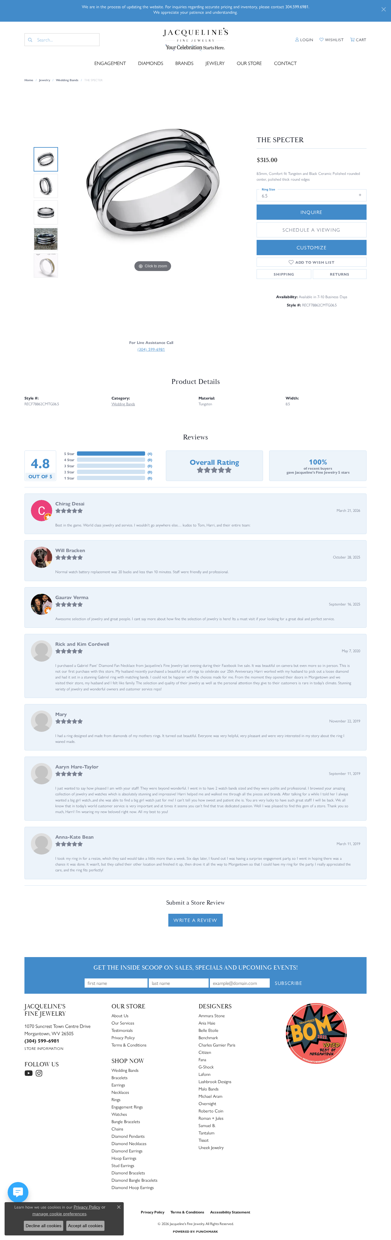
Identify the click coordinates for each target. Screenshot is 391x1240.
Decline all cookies (43, 1225)
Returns (339, 274)
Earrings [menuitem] (118, 1085)
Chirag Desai (69, 503)
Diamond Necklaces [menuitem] (128, 1143)
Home (28, 80)
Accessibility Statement (230, 1212)
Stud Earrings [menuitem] (122, 1165)
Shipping (284, 274)
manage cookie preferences (59, 1213)
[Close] (383, 9)
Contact (285, 63)
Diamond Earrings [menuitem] (126, 1151)
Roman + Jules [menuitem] (211, 1118)
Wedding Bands (67, 80)
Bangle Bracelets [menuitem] (125, 1121)
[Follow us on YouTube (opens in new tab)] (28, 1073)
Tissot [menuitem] (204, 1140)
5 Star (69, 453)
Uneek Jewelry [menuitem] (211, 1147)
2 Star (69, 472)
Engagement (110, 63)
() (150, 453)
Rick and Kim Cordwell (82, 643)
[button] (304, 39)
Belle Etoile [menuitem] (208, 1030)
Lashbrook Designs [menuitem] (215, 1081)
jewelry (44, 80)
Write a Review (195, 920)
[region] (152, 212)
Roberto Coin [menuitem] (211, 1111)
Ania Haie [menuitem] (207, 1023)
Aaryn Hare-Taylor (76, 766)
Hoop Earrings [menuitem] (123, 1158)
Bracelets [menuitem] (119, 1077)
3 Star (69, 465)
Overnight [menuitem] (207, 1103)
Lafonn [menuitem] (204, 1074)
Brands (184, 63)
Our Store (249, 63)
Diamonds (150, 63)
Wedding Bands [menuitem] (124, 1070)
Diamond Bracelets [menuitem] (128, 1173)
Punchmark (207, 1231)
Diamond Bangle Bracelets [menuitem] (134, 1180)
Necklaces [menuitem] (120, 1092)
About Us (119, 1015)
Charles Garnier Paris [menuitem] (217, 1045)
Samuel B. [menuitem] (207, 1125)
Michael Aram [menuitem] (210, 1096)
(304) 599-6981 (151, 349)
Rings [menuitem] (115, 1099)
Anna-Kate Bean (74, 836)
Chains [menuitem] (117, 1129)
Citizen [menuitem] (205, 1052)
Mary (61, 714)
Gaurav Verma (71, 597)
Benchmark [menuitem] (208, 1037)
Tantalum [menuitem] (206, 1133)
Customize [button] (312, 247)
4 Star (69, 459)
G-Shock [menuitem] (206, 1067)
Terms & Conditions (128, 1045)
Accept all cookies (85, 1225)
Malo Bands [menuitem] (208, 1089)
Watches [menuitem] (119, 1114)
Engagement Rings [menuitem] (127, 1107)
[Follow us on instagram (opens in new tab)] (39, 1073)
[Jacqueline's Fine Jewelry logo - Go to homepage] (195, 40)
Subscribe (288, 982)
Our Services (122, 1023)
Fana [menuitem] (202, 1059)
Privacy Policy (123, 1037)
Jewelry (215, 63)
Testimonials (122, 1030)
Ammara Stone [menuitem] (212, 1015)
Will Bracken (70, 550)
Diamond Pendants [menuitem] (127, 1136)
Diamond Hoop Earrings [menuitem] (132, 1187)
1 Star (69, 478)
